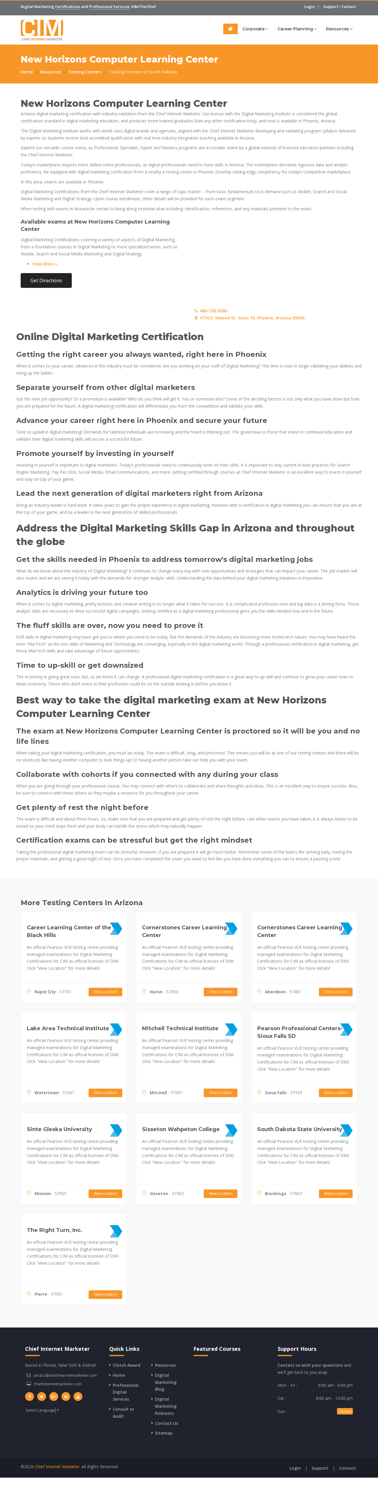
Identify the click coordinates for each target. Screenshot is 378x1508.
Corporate (253, 29)
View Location (105, 991)
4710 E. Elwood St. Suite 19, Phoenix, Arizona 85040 (251, 318)
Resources (337, 29)
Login (309, 6)
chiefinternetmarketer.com (58, 1383)
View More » (44, 264)
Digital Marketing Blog (166, 1382)
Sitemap (163, 1433)
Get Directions (46, 280)
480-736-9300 (213, 311)
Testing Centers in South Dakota (143, 72)
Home (27, 72)
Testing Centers (84, 72)
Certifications (67, 6)
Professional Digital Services (126, 1392)
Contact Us (166, 1423)
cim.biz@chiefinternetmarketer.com (65, 1375)
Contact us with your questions (310, 1365)
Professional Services (109, 6)
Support (330, 6)
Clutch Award (126, 1365)
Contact (348, 6)
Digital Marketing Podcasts (166, 1406)
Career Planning (295, 29)
